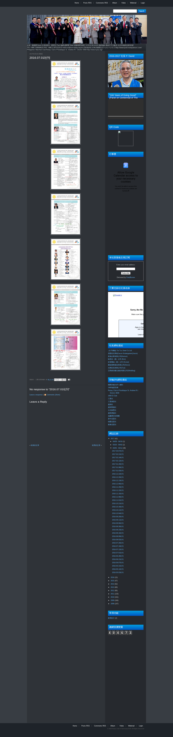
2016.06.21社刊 (117, 559)
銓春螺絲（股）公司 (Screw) (118, 362)
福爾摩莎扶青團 (114, 416)
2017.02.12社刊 (117, 461)
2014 (113, 584)
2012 (113, 590)
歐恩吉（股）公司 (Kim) (117, 359)
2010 (113, 597)
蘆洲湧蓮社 (112, 413)
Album (114, 3)
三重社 (110, 399)
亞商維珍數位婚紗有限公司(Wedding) (121, 371)
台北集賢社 (112, 410)
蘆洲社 (110, 404)
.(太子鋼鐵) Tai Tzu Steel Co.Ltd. (120, 350)
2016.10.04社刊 (117, 513)
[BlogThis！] (57, 379)
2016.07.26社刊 (117, 543)
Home (77, 3)
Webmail (133, 3)
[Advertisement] (118, 677)
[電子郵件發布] (69, 379)
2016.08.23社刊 (117, 530)
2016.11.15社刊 (117, 494)
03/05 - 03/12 (118, 448)
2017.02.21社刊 (117, 454)
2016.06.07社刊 (117, 563)
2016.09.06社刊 (117, 523)
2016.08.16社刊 (117, 533)
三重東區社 (112, 401)
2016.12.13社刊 (117, 480)
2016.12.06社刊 (117, 484)
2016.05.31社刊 (117, 566)
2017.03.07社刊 (117, 451)
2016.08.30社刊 (117, 526)
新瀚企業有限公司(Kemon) (117, 356)
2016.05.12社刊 (117, 569)
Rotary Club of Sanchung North (121, 728)
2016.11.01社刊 (117, 500)
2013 (113, 587)
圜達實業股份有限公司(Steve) (119, 365)
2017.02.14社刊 (117, 457)
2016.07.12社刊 (117, 549)
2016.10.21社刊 (117, 503)
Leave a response (36, 395)
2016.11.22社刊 (117, 490)
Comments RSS (102, 3)
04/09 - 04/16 (118, 441)
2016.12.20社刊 (117, 477)
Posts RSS (87, 3)
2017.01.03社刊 (117, 471)
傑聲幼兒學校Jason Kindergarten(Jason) (123, 353)
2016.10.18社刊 (117, 507)
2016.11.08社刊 (117, 497)
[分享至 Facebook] (62, 379)
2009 (113, 600)
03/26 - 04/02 (118, 445)
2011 (113, 594)
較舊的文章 (96, 445)
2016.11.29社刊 (117, 487)
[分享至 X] (60, 379)
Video (123, 3)
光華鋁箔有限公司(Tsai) (116, 368)
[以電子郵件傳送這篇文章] (55, 379)
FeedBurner (130, 277)
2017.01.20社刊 (117, 464)
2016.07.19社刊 (117, 546)
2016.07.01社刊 (40, 57)
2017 (113, 438)
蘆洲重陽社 (112, 407)
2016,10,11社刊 (117, 510)
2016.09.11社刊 (117, 520)
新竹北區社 (112, 419)
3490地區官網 (113, 387)
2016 (113, 577)
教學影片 (111, 618)
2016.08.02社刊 (117, 540)
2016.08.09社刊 (117, 536)
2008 (113, 604)
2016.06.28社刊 (117, 556)
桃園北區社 (112, 422)
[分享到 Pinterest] (65, 379)
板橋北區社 (112, 424)
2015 (113, 581)
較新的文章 (35, 445)
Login (143, 3)
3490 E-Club (112, 396)
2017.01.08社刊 (117, 467)
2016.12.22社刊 (117, 474)
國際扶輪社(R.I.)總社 (115, 385)
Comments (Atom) (53, 395)
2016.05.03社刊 (117, 572)
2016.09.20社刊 (117, 517)
